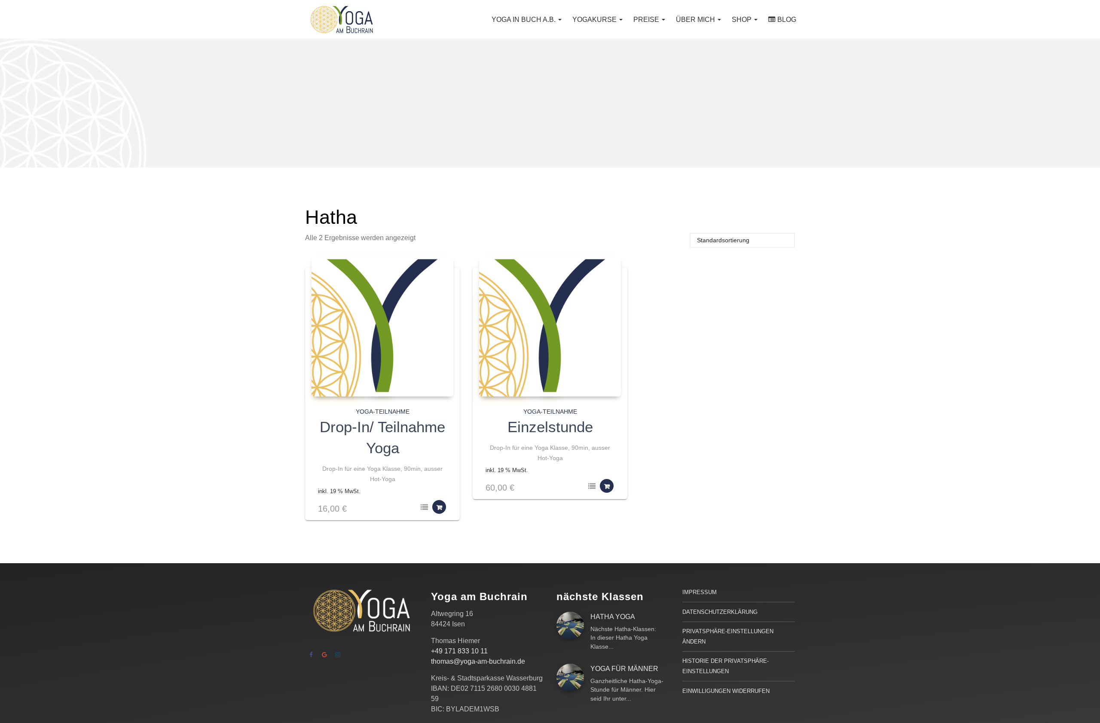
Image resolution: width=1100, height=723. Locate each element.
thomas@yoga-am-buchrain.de (478, 661)
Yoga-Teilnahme (382, 411)
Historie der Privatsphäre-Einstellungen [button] (725, 666)
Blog (786, 19)
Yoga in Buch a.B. (524, 19)
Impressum (699, 592)
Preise (647, 19)
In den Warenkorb (439, 507)
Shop (742, 19)
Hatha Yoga (612, 616)
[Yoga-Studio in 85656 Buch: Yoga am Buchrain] (341, 19)
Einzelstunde (550, 426)
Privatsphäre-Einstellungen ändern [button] (727, 636)
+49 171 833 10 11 (459, 651)
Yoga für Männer (624, 668)
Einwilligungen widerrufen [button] (726, 691)
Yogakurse (595, 19)
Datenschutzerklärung (720, 612)
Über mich (696, 19)
